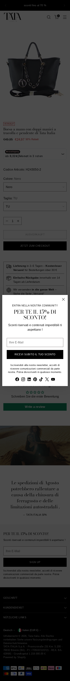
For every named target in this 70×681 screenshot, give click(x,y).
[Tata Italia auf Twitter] (47, 380)
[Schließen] (63, 299)
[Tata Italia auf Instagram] (23, 380)
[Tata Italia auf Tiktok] (41, 380)
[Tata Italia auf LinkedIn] (29, 380)
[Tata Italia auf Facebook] (17, 380)
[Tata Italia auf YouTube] (53, 380)
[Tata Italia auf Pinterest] (35, 380)
